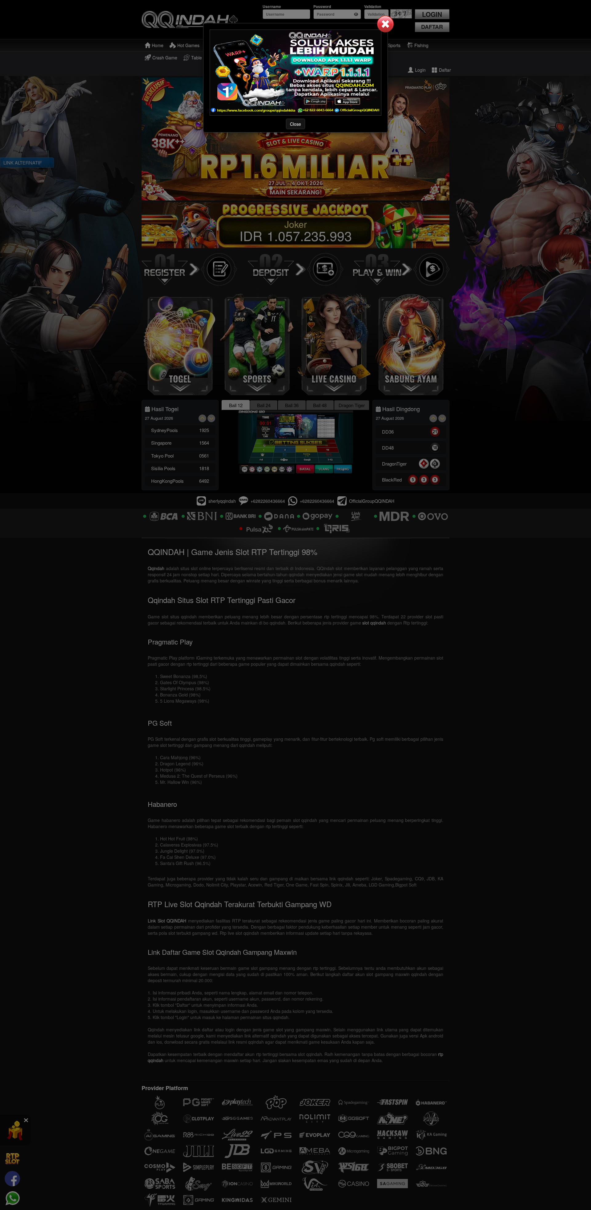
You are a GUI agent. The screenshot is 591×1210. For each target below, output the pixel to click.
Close (295, 124)
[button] (385, 24)
